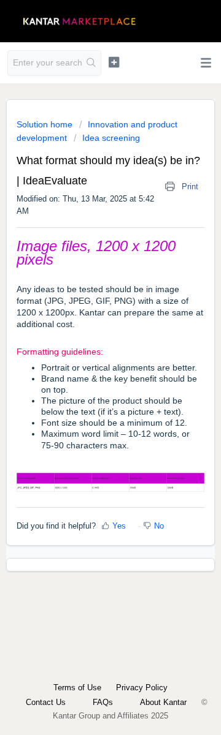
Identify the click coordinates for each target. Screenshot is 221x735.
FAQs (103, 702)
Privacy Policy (142, 687)
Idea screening (111, 138)
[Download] (88, 361)
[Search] (91, 63)
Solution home (46, 124)
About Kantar (163, 702)
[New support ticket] (114, 61)
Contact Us (46, 702)
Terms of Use (77, 687)
